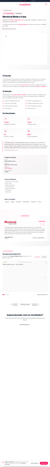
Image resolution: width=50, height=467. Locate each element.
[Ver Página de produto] (5, 294)
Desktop (38, 256)
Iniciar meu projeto (24, 324)
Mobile (44, 256)
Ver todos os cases (25, 304)
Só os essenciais (34, 463)
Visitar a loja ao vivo (41, 294)
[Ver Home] (4, 294)
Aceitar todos (44, 463)
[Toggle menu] (46, 4)
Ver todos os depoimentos (38, 237)
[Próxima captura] (45, 276)
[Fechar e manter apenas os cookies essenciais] (47, 461)
